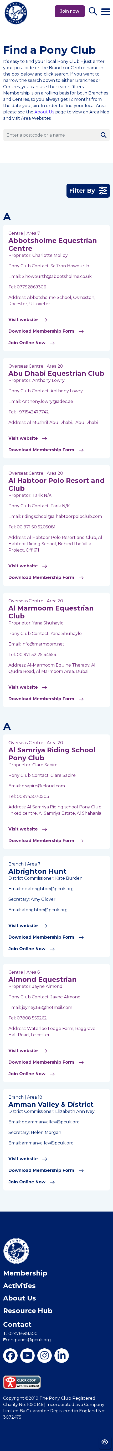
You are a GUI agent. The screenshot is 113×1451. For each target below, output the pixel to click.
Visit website (23, 319)
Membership (25, 1273)
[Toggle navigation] (105, 9)
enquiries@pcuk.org (27, 1339)
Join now (69, 11)
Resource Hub (28, 1311)
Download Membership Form (42, 331)
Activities (19, 1286)
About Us (44, 111)
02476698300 (20, 1333)
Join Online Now (27, 342)
